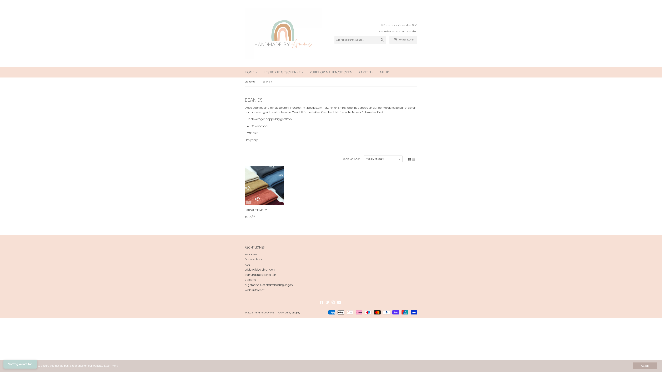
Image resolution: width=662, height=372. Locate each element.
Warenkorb (406, 39)
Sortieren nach (351, 159)
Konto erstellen (408, 31)
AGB (247, 265)
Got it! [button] (645, 365)
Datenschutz (253, 259)
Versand (250, 280)
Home (250, 72)
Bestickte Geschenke (282, 72)
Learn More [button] (111, 365)
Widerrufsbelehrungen (260, 270)
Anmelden (385, 31)
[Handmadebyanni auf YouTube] (339, 303)
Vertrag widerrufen (20, 364)
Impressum (252, 254)
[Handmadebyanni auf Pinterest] (327, 303)
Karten (365, 72)
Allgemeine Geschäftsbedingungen (269, 285)
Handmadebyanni (264, 312)
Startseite (250, 81)
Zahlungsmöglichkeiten (260, 275)
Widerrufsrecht (254, 290)
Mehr (384, 72)
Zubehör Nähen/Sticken (331, 72)
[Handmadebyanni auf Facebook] (321, 303)
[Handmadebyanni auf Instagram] (333, 303)
